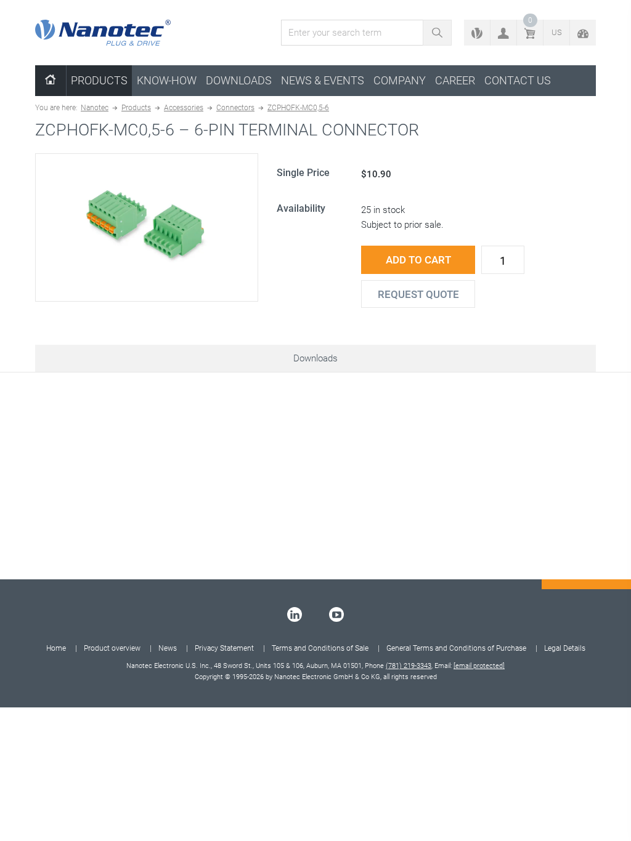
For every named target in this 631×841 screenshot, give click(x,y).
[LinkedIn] (294, 614)
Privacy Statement (224, 648)
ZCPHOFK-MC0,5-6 (298, 107)
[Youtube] (336, 614)
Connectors (235, 107)
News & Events (322, 80)
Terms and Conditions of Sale (320, 648)
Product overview (112, 648)
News (167, 648)
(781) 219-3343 (408, 666)
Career (455, 80)
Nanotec (94, 107)
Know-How (167, 80)
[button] (503, 33)
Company (399, 80)
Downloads (239, 80)
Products (99, 80)
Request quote (418, 294)
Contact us (517, 80)
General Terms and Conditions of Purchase (456, 648)
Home (56, 648)
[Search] (437, 33)
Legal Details (564, 648)
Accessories (183, 107)
